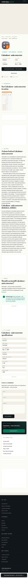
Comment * (5, 403)
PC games (4, 544)
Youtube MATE (6, 441)
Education (4, 525)
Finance (3, 530)
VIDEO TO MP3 (5, 510)
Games (3, 520)
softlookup (8, 2)
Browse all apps (5, 561)
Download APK (14, 431)
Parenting (8, 36)
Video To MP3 (6, 448)
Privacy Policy (5, 570)
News (3, 547)
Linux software (5, 542)
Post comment (8, 416)
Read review (14, 73)
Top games (4, 559)
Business (14, 36)
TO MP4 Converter (7, 453)
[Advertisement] (14, 19)
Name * (4, 391)
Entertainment (5, 527)
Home (3, 36)
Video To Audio (5, 557)
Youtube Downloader (7, 446)
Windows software (5, 537)
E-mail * (5, 397)
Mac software (4, 540)
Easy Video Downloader (8, 451)
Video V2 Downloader (7, 443)
